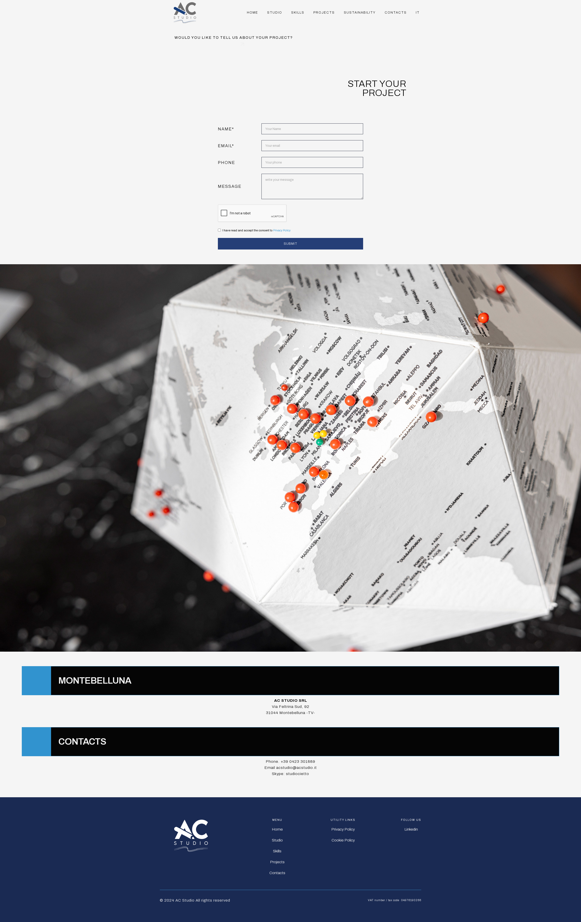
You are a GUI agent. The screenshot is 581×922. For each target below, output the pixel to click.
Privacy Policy (281, 230)
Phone (226, 163)
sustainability (360, 12)
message (229, 186)
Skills (277, 851)
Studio (274, 12)
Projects (324, 12)
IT (418, 12)
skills (297, 12)
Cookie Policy (343, 840)
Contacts (396, 12)
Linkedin (411, 829)
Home (252, 12)
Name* (226, 129)
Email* (226, 146)
